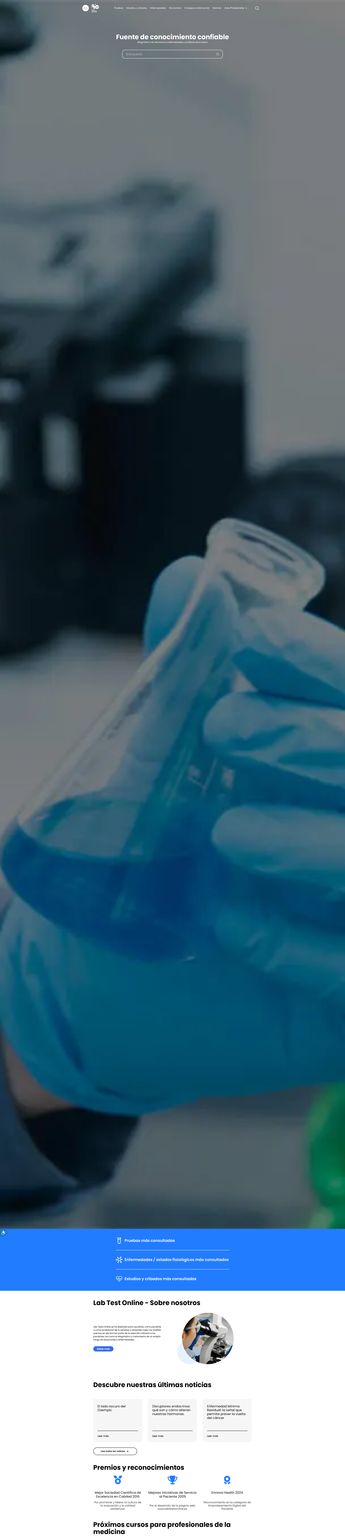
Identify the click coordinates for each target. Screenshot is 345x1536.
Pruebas (118, 8)
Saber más (103, 1349)
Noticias (217, 8)
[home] (85, 8)
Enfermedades (158, 8)
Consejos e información (196, 8)
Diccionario (175, 8)
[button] (236, 8)
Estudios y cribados (136, 8)
